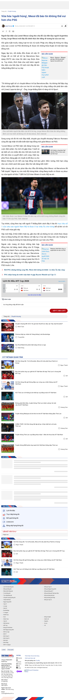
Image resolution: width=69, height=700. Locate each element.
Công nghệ (10, 649)
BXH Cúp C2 (6, 638)
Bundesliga (6, 610)
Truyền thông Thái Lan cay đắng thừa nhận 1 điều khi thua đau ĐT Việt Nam (39, 434)
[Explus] (34, 302)
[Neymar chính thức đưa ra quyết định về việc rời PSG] (46, 255)
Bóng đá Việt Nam (7, 627)
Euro (4, 616)
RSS (19, 666)
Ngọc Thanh (64, 365)
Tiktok (19, 668)
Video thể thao (7, 599)
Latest (3, 649)
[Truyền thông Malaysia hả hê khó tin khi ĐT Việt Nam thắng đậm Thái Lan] (7, 417)
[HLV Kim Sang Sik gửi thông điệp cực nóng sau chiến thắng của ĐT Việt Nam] (7, 385)
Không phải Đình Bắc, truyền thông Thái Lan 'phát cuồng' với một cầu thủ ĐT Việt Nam (35, 404)
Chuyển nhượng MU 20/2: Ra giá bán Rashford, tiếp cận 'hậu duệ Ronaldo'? (39, 324)
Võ (45, 625)
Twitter (19, 664)
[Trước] (4, 288)
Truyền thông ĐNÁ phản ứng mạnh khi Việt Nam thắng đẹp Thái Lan (36, 445)
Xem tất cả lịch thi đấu (34, 295)
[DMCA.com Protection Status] (33, 670)
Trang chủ (3, 11)
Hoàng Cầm (64, 407)
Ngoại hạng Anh (7, 601)
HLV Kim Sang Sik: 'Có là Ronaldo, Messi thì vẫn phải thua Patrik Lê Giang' (36, 362)
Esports (46, 621)
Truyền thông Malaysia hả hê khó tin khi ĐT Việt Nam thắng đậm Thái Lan (38, 413)
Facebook (18, 661)
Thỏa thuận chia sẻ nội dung (32, 656)
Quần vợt (46, 619)
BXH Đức (5, 640)
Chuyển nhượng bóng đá (9, 597)
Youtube (20, 658)
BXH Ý (4, 634)
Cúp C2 (5, 621)
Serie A (5, 608)
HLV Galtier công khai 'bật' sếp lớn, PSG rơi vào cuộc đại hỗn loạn (57, 152)
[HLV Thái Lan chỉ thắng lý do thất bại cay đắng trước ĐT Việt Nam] (7, 396)
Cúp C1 (5, 604)
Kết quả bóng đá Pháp (49, 597)
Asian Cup (5, 619)
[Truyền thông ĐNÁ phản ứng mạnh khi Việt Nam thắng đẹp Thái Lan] (7, 448)
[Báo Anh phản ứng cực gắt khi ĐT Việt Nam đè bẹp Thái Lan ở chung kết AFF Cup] (7, 375)
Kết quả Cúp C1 (48, 586)
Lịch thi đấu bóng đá (8, 586)
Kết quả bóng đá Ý (48, 591)
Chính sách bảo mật (30, 658)
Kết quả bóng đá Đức (49, 595)
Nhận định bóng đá (8, 591)
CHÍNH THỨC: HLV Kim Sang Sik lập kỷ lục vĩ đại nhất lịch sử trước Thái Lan (36, 425)
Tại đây (38, 660)
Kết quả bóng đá (7, 589)
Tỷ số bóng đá (6, 593)
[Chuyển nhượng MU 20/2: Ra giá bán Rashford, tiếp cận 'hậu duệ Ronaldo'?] (7, 327)
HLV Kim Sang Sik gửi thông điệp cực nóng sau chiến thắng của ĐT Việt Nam (36, 383)
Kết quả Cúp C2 (48, 599)
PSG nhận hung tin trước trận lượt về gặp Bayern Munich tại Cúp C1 (30, 275)
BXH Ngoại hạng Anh (8, 629)
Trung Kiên (21, 337)
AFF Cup (5, 625)
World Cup (5, 614)
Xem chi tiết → (62, 281)
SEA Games (6, 623)
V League (5, 612)
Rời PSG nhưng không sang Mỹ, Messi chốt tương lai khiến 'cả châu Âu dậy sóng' (34, 270)
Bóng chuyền (47, 616)
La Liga (5, 606)
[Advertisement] (34, 5)
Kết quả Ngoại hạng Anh (50, 589)
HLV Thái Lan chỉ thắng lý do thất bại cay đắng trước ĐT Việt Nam (35, 392)
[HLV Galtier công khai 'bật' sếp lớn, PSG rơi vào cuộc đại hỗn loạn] (46, 152)
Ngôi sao (6, 534)
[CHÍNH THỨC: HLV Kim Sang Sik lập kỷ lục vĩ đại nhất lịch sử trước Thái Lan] (7, 427)
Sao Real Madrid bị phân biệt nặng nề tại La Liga (30, 345)
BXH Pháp (5, 642)
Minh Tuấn (21, 326)
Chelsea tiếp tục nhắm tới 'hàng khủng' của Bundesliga (32, 334)
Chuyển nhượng (12, 11)
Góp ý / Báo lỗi (58, 311)
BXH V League (7, 644)
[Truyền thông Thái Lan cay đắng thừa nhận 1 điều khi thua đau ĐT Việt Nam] (7, 438)
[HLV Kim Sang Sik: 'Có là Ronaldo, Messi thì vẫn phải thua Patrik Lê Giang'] (7, 364)
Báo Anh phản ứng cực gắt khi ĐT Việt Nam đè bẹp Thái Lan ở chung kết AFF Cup (38, 372)
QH (67, 375)
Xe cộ (45, 623)
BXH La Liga (6, 631)
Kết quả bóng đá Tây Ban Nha (51, 593)
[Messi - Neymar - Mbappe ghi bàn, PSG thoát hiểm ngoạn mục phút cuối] (46, 67)
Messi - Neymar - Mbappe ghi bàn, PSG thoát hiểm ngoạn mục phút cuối (57, 59)
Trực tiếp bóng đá (7, 595)
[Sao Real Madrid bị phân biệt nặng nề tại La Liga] (7, 348)
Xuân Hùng (21, 347)
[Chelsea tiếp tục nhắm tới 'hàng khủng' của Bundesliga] (7, 337)
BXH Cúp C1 (6, 636)
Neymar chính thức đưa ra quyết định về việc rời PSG (58, 249)
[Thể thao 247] (9, 581)
